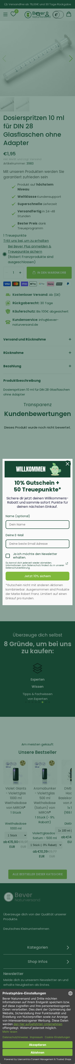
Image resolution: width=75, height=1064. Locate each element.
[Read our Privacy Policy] (66, 563)
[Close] (67, 464)
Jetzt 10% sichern (37, 576)
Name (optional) (18, 516)
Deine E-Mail (15, 535)
